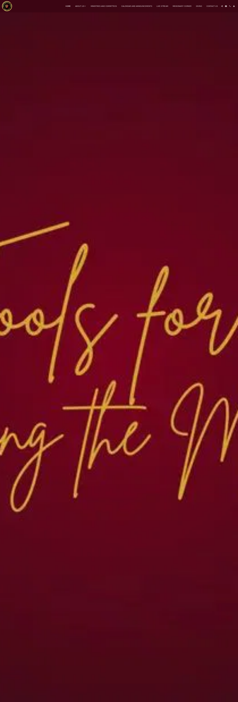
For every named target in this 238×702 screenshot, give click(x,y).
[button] (81, 6)
